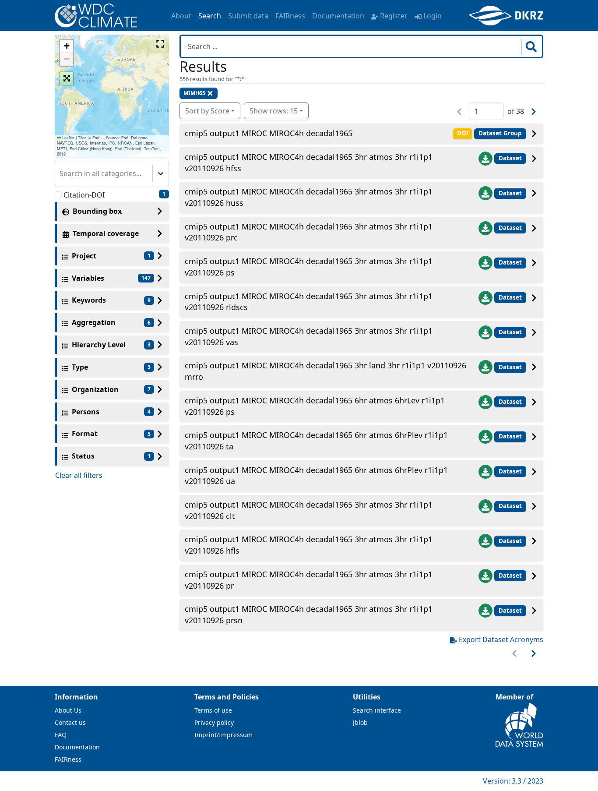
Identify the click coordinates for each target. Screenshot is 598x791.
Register (394, 16)
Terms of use (213, 710)
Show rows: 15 (274, 111)
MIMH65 (194, 93)
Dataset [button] (510, 158)
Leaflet (67, 138)
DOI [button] (462, 133)
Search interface (377, 710)
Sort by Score (207, 111)
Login (432, 16)
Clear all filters (78, 475)
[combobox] (60, 173)
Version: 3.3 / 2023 (513, 781)
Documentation (338, 16)
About (181, 16)
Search (209, 16)
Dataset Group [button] (500, 133)
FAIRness (290, 16)
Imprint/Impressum (223, 735)
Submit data (248, 16)
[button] (66, 46)
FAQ (61, 735)
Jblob (360, 722)
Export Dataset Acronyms (501, 639)
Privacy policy (214, 722)
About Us (68, 710)
